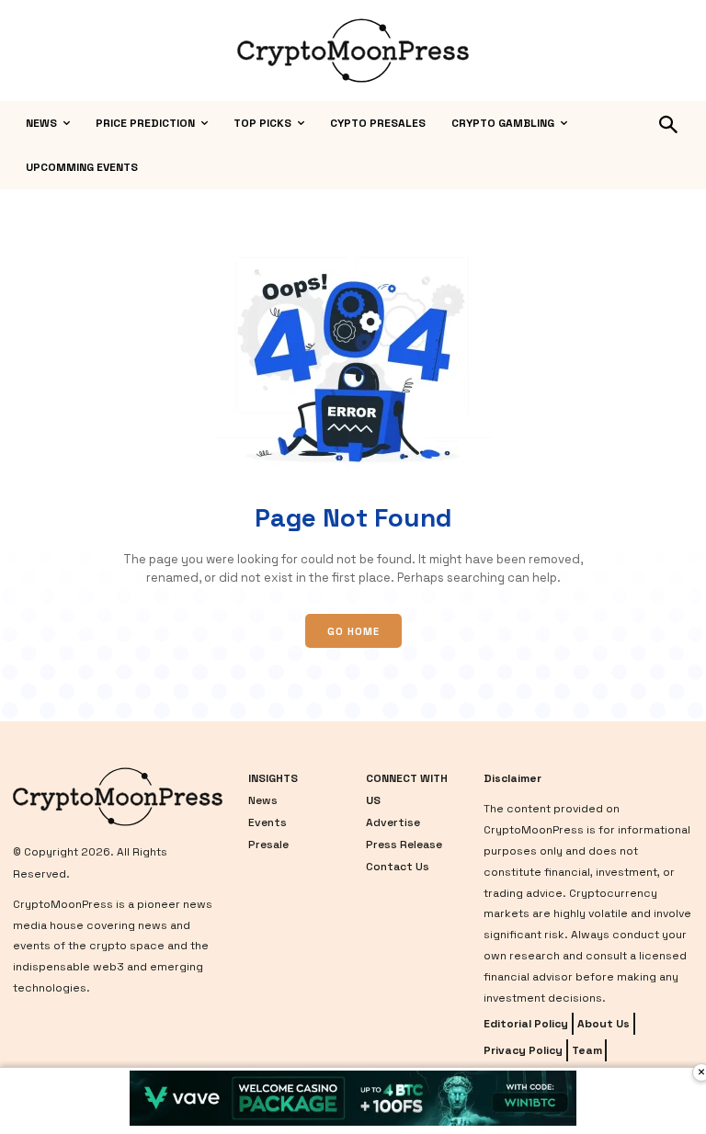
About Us (603, 1023)
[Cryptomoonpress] (353, 50)
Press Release (404, 844)
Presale (268, 844)
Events (267, 822)
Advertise (393, 822)
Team (587, 1050)
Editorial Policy (526, 1023)
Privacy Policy (523, 1050)
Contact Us (397, 866)
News (263, 800)
